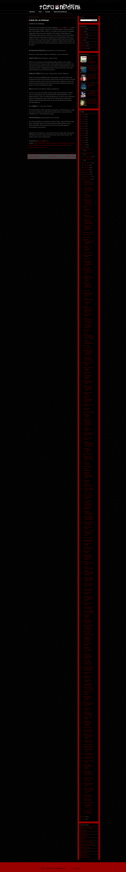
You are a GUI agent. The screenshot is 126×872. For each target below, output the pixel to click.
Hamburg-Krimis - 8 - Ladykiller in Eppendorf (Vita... (88, 599)
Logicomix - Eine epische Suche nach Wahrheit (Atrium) (88, 579)
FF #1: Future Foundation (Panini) (87, 326)
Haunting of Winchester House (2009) (87, 513)
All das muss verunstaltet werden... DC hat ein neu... (87, 663)
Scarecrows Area (84, 850)
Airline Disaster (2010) (87, 527)
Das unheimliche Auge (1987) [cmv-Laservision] (92, 93)
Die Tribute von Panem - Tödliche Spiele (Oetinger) (92, 102)
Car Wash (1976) (88, 537)
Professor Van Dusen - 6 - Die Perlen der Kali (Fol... (88, 458)
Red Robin (67, 145)
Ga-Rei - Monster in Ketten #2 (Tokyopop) (88, 523)
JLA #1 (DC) (86, 345)
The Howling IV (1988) (87, 644)
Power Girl (60, 145)
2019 (83, 130)
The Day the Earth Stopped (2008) (88, 611)
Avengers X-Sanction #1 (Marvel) (87, 196)
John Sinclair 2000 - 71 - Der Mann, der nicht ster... (88, 183)
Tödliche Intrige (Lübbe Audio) (87, 741)
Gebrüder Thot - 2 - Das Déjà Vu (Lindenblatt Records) (88, 352)
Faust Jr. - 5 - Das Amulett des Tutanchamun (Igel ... (88, 533)
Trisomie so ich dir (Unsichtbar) (88, 548)
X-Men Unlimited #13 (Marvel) (87, 607)
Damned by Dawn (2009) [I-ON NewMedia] (88, 669)
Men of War (49, 145)
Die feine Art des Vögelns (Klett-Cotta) (88, 382)
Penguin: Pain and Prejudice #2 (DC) (88, 785)
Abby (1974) (86, 234)
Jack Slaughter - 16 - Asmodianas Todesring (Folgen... (87, 375)
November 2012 (88, 153)
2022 (83, 123)
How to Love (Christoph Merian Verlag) (88, 358)
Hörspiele (82, 34)
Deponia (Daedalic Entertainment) (88, 342)
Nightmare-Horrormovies (87, 844)
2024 (83, 119)
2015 (83, 140)
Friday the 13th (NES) (87, 673)
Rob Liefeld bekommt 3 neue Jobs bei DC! (87, 649)
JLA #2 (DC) (86, 290)
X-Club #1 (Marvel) (86, 463)
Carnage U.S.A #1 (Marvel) (88, 405)
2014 (83, 142)
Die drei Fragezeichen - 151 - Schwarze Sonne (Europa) (88, 336)
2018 (83, 133)
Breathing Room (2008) (87, 393)
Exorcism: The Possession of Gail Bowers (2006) (87, 736)
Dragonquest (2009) (86, 544)
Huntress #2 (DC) (88, 809)
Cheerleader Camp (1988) (87, 812)
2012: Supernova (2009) (88, 604)
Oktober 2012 (87, 156)
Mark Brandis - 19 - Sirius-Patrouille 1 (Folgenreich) (92, 69)
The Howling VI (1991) (87, 593)
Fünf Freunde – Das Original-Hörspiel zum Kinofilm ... (87, 263)
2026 (83, 114)
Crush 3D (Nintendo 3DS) (88, 567)
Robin (31, 147)
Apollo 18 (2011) (87, 744)
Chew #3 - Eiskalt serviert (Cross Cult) (88, 490)
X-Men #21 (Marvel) (86, 481)
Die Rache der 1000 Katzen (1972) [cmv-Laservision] (87, 202)
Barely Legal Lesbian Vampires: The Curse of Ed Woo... (87, 270)
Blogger (82, 868)
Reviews (82, 42)
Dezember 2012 (88, 149)
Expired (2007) (87, 466)
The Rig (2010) (87, 348)
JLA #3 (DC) (86, 259)
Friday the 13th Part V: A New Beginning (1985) (92, 77)
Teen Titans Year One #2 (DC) (87, 589)
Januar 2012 (87, 179)
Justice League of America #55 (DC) (88, 434)
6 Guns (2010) (87, 493)
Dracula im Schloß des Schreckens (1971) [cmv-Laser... (88, 790)
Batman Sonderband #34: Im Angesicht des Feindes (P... (87, 309)
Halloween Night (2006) (87, 718)
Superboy (36, 147)
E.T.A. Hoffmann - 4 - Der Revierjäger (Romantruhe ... (88, 503)
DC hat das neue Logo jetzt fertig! (87, 497)
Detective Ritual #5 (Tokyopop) (87, 540)
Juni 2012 (86, 167)
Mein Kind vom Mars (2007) (87, 799)
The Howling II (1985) (87, 709)
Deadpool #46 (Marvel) (87, 508)
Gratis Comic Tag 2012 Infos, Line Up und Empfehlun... (88, 627)
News (54, 145)
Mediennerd (83, 836)
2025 (83, 116)
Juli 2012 (86, 165)
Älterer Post (70, 156)
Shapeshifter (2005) (86, 551)
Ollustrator (69, 868)
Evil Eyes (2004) (87, 453)
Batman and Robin (44, 143)
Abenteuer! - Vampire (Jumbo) (86, 416)
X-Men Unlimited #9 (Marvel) (87, 730)
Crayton (60, 27)
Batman (36, 143)
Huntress (42, 145)
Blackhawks (62, 143)
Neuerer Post (34, 156)
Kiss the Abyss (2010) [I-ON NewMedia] (87, 621)
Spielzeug (83, 45)
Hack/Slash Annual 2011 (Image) (87, 450)
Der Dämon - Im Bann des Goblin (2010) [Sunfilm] (87, 656)
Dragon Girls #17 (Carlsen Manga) (88, 693)
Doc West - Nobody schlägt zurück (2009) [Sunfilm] (88, 573)
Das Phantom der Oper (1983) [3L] (88, 585)
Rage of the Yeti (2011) (87, 438)
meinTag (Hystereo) (86, 469)
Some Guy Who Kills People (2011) (87, 294)
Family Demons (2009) (87, 315)
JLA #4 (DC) (86, 237)
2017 (83, 135)
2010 (83, 819)
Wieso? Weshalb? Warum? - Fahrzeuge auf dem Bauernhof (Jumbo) (88, 60)
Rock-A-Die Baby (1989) (88, 255)
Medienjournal (84, 833)
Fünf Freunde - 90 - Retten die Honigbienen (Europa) (88, 805)
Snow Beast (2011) (86, 409)
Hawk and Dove (34, 145)
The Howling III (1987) (87, 680)
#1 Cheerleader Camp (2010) (87, 754)
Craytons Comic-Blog (86, 827)
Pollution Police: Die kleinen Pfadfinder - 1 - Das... (88, 228)
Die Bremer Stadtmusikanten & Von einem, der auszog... (88, 444)
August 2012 (87, 163)
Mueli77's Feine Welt (86, 841)
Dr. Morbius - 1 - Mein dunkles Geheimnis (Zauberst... (87, 723)
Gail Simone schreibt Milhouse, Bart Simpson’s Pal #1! (87, 475)
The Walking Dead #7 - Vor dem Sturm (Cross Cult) (88, 749)
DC (73, 143)
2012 (83, 147)
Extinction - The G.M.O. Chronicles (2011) (87, 248)
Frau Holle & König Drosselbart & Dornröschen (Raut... (87, 399)
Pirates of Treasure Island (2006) (88, 563)
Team (40, 11)
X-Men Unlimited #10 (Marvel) (87, 684)
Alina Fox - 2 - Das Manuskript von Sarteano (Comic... (88, 704)
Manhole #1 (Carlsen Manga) (86, 616)
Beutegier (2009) (87, 232)
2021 (83, 126)
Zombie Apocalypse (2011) (87, 429)
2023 (83, 121)
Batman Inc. (54, 143)
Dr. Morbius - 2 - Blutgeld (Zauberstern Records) (87, 639)
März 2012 (87, 174)
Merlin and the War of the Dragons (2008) (88, 633)
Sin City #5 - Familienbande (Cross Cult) (88, 713)
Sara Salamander (85, 847)
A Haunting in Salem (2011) (87, 485)
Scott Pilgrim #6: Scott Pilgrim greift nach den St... (88, 773)
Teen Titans (43, 147)
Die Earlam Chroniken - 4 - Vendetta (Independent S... (88, 285)
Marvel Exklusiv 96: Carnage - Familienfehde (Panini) (87, 388)
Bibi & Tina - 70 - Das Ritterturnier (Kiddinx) (87, 208)
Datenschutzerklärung (60, 11)
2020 (83, 128)
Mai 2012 (86, 170)
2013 (83, 144)
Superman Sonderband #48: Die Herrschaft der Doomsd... (87, 422)
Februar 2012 (87, 177)
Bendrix (68, 27)
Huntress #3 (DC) (88, 252)
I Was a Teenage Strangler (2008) (87, 369)
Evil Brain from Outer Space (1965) (87, 698)
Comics (69, 143)
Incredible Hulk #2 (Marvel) (88, 757)
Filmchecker (83, 830)
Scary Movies (84, 852)
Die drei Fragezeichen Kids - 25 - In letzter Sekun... (88, 320)
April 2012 (86, 172)
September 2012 (88, 159)
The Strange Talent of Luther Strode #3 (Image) (88, 278)
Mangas (82, 37)
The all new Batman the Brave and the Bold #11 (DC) (87, 221)
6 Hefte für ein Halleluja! (87, 677)
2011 (83, 816)
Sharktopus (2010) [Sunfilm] (88, 216)
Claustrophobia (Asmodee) (87, 795)
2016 (83, 137)
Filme (81, 31)
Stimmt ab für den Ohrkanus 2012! (88, 364)
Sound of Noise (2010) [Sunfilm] (88, 688)
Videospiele (83, 48)
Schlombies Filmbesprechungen (85, 856)
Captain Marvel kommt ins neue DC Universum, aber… (88, 190)
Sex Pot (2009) (87, 728)
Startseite (32, 11)
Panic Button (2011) (86, 330)
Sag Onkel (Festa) (88, 412)
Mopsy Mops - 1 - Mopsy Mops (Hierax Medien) (88, 767)
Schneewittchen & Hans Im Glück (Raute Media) (88, 518)
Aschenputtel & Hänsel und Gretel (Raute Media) (87, 557)
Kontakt (47, 11)
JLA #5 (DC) (86, 213)
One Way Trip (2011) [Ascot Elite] (91, 85)
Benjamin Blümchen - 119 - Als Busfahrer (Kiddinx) (88, 241)
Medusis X (83, 838)
